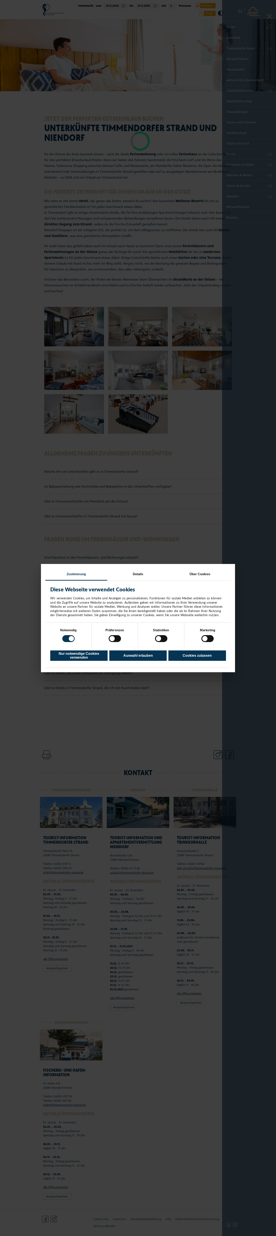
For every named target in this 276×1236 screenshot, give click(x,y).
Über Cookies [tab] (200, 574)
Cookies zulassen (197, 655)
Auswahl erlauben (138, 655)
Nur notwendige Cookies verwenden (79, 655)
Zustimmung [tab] (76, 574)
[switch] (115, 638)
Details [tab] (138, 574)
